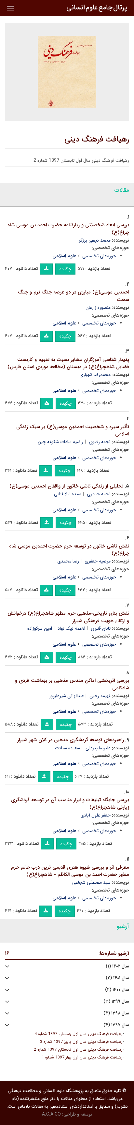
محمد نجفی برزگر (95, 240)
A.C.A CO (51, 1114)
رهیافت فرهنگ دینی (96, 139)
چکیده (65, 269)
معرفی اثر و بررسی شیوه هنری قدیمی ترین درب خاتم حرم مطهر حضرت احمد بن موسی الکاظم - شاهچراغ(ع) (70, 871)
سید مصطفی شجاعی (91, 882)
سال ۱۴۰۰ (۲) (117, 989)
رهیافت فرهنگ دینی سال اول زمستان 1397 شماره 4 (78, 1034)
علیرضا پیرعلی (98, 748)
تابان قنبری (101, 628)
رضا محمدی (68, 561)
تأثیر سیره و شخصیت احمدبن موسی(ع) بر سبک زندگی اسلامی (72, 430)
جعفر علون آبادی (95, 815)
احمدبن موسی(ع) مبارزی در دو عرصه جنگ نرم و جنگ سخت (73, 296)
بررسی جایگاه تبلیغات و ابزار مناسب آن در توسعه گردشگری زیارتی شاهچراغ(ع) (70, 803)
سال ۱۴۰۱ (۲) (117, 978)
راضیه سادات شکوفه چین (60, 441)
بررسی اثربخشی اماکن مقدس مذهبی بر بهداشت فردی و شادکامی (72, 684)
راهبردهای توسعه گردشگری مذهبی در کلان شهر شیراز (70, 740)
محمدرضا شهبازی (95, 374)
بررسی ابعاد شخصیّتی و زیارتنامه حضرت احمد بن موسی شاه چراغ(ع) (68, 228)
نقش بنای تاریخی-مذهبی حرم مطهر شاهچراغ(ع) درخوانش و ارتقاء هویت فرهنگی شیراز (68, 617)
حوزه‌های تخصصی (99, 256)
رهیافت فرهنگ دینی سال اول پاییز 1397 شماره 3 (81, 1042)
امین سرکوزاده (39, 628)
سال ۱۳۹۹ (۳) (116, 1001)
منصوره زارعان (98, 307)
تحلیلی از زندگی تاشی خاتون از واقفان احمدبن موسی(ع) (66, 486)
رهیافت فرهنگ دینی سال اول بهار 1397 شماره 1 (82, 1057)
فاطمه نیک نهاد (71, 628)
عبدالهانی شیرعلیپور (66, 695)
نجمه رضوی (100, 441)
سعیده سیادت (67, 748)
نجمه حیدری (99, 494)
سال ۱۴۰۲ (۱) (117, 966)
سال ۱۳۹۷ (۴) (116, 1025)
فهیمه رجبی (100, 695)
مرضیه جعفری (98, 561)
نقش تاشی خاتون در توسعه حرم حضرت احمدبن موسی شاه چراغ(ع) (69, 550)
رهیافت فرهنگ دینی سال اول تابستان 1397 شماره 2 (78, 1049)
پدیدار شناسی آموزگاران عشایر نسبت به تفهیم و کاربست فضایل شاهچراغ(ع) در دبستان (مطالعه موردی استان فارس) (68, 363)
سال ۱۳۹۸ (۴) (116, 1013)
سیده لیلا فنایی (67, 494)
